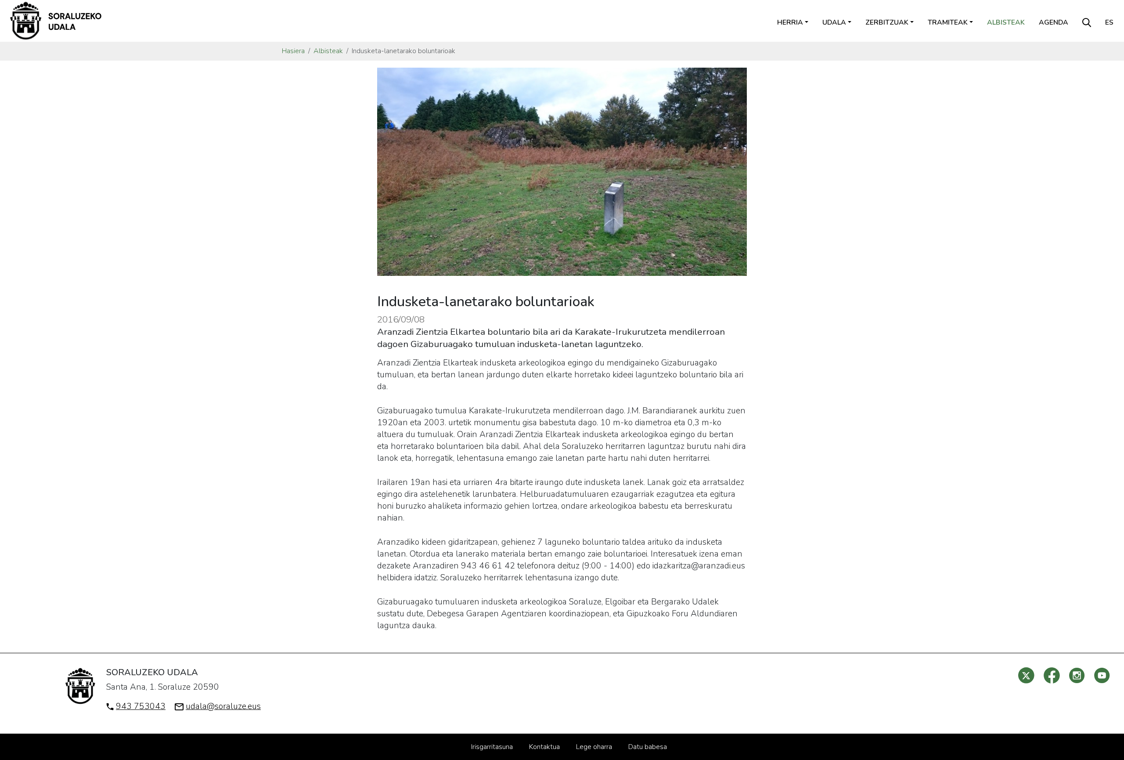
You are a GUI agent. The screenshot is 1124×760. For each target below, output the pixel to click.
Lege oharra (594, 747)
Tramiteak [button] (948, 22)
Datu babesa (647, 747)
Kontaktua (544, 747)
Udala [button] (834, 22)
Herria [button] (790, 22)
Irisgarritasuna (492, 747)
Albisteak (1006, 22)
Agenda (1053, 22)
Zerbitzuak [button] (886, 22)
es (1109, 22)
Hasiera (293, 51)
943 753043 (141, 706)
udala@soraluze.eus (223, 706)
